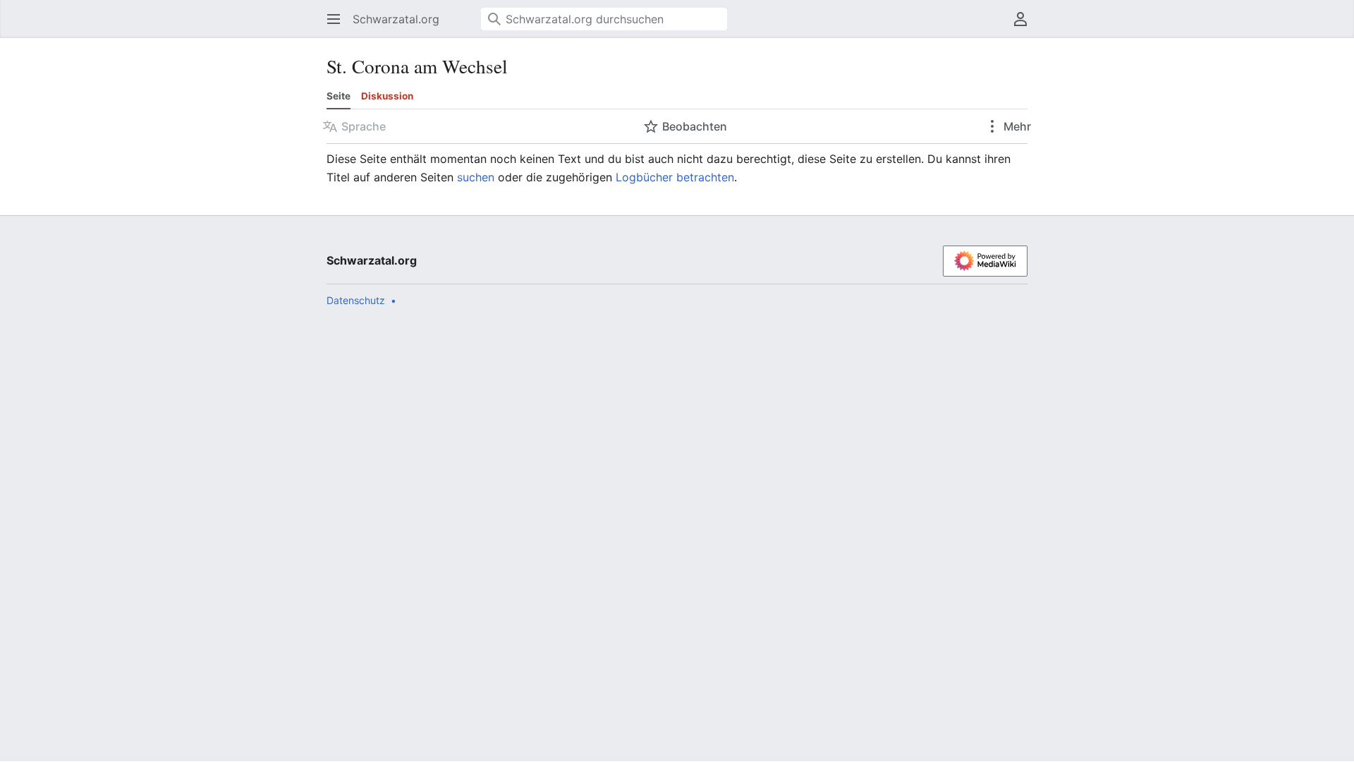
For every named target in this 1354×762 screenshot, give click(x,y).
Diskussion (387, 96)
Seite (338, 96)
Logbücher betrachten (675, 177)
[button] (329, 19)
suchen (475, 177)
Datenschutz (356, 300)
